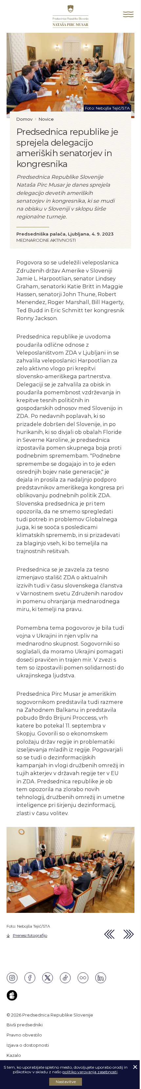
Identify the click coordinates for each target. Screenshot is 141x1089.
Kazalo (14, 1055)
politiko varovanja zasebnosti (89, 1071)
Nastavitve (66, 1081)
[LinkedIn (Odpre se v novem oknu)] (100, 977)
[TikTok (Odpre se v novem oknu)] (65, 977)
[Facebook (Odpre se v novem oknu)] (29, 977)
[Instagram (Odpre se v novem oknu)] (12, 977)
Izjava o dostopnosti (28, 1045)
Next (128, 934)
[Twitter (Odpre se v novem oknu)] (47, 977)
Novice (46, 119)
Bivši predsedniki (25, 1024)
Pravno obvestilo (24, 1035)
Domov (24, 119)
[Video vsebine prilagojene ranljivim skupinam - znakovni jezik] (12, 995)
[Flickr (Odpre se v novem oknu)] (83, 977)
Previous (109, 934)
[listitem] (70, 883)
